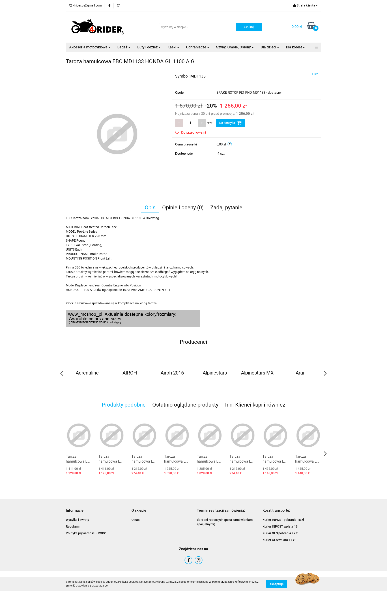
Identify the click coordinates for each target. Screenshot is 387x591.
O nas (135, 520)
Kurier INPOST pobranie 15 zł (283, 520)
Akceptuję (276, 584)
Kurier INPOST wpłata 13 (280, 526)
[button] (75, 511)
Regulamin (73, 526)
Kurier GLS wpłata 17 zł (278, 540)
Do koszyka (227, 123)
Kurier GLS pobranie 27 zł (280, 533)
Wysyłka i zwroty (77, 520)
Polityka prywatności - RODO (86, 533)
